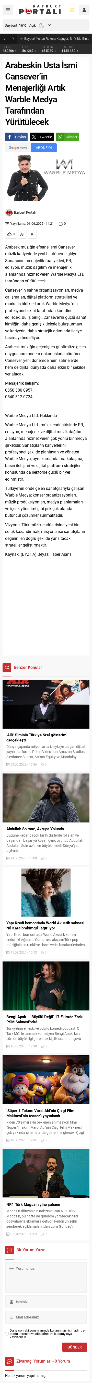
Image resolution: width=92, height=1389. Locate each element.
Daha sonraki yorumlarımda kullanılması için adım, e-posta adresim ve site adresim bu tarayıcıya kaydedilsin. (48, 1334)
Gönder (71, 137)
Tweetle (46, 137)
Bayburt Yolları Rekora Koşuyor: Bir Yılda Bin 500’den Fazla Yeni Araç (56, 39)
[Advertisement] (46, 607)
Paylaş (20, 137)
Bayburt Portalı (25, 212)
